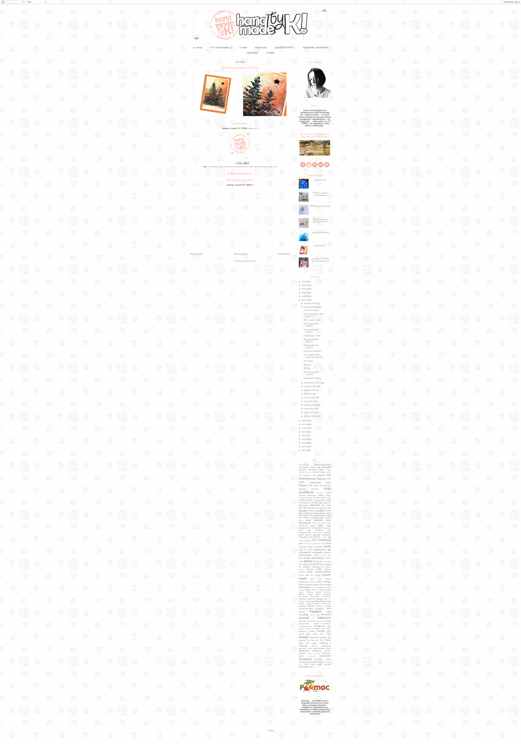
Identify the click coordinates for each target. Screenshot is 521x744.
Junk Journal (312, 543)
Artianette (321, 479)
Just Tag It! (322, 543)
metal (307, 575)
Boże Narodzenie (226, 167)
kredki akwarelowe (313, 558)
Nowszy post (196, 254)
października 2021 (312, 383)
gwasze (308, 535)
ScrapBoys (326, 624)
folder (301, 530)
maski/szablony (323, 571)
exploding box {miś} (312, 335)
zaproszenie (311, 662)
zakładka (302, 662)
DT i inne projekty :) (221, 47)
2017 (304, 432)
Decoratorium (325, 503)
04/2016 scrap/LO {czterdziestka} (320, 194)
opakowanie (305, 587)
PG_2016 (327, 596)
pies (326, 599)
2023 (304, 293)
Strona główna (240, 254)
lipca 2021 (308, 394)
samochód (311, 621)
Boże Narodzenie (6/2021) (311, 325)
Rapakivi (315, 611)
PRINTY (319, 606)
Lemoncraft (308, 564)
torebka (302, 640)
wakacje (314, 646)
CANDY (320, 495)
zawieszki (321, 662)
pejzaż (318, 594)
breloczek (320, 493)
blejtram (302, 489)
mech (301, 575)
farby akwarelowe (241, 167)
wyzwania (305, 659)
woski (301, 656)
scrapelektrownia (305, 626)
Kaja (328, 543)
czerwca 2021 (310, 397)
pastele (301, 594)
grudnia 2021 (310, 303)
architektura (321, 472)
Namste (302, 584)
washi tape (311, 648)
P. (318, 590)
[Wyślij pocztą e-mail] (237, 163)
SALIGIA (302, 621)
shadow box (309, 629)
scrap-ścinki (304, 624)
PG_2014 (303, 596)
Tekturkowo (314, 637)
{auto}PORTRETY (285, 47)
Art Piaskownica (315, 476)
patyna (310, 594)
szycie (301, 634)
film (312, 528)
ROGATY (326, 614)
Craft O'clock (305, 500)
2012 (304, 450)
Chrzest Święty (319, 498)
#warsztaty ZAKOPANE (315, 47)
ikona (301, 540)
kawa (301, 550)
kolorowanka (305, 555)
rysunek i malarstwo (315, 618)
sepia (329, 626)
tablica (322, 634)
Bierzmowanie (325, 486)
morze (312, 582)
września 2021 (310, 386)
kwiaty (308, 561)
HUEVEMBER (314, 537)
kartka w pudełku (315, 547)
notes (321, 584)
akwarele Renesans (308, 470)
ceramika (302, 498)
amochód (302, 472)
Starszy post (284, 254)
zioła (306, 664)
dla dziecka (309, 508)
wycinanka (311, 656)
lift (314, 564)
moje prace (261, 47)
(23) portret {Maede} (312, 351)
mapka (319, 569)
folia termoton (315, 530)
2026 (304, 281)
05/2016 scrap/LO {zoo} (320, 206)
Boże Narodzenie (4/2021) (311, 330)
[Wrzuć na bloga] (240, 163)
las (321, 562)
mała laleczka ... (320, 245)
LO (317, 564)
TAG (328, 634)
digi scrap (326, 505)
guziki (301, 535)
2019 (304, 424)
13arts (313, 467)
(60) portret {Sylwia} (320, 232)
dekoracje (315, 505)
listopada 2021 (310, 307)
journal (306, 543)
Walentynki (326, 646)
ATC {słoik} (308, 361)
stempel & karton (307, 631)
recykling (303, 614)
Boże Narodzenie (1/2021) (311, 373)
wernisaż (321, 648)
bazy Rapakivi (212, 167)
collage (328, 498)
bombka (314, 489)
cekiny (328, 495)
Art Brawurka (305, 475)
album (321, 470)
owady (308, 590)
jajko (301, 543)
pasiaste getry (320, 180)
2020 (304, 421)
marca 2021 (309, 408)
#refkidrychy (303, 467)
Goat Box (317, 533)
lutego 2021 (309, 412)
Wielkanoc (304, 651)
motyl (319, 581)
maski (309, 571)
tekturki (270, 167)
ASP (329, 479)
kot (329, 555)
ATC (301, 482)
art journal (319, 475)
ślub (308, 634)
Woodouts (326, 653)
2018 (304, 428)
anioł (314, 472)
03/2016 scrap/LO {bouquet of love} (320, 220)
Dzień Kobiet (319, 513)
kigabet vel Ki (253, 128)
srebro (328, 629)
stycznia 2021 (310, 416)
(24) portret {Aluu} (311, 310)
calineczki (311, 495)
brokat (328, 493)
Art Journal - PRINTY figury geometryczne (320, 260)
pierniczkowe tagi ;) (312, 378)
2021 (304, 300)
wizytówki (317, 653)
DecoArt (314, 503)
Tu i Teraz (325, 640)
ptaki (329, 608)
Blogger (271, 730)
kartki (251, 167)
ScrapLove (319, 626)
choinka (310, 498)
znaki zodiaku (324, 664)
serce (301, 629)
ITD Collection (321, 540)
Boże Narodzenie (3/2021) (311, 340)
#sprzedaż (252, 52)
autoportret (315, 482)
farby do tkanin (318, 523)
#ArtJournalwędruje (322, 465)
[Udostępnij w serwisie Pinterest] (248, 163)
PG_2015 (315, 596)
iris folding (307, 540)
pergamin (327, 594)
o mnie (243, 47)
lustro (321, 564)
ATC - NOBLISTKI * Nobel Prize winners (313, 356)
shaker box (319, 629)
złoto (313, 664)
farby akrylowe (314, 520)
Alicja (328, 470)
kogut (310, 550)
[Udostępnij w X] (242, 163)
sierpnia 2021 (310, 390)
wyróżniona (325, 656)
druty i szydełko (316, 510)
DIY (301, 508)
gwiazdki (316, 535)
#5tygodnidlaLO (304, 465)
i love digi (326, 537)
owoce (314, 590)
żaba (311, 667)
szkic (329, 631)
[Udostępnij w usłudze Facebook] (245, 163)
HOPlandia (303, 537)
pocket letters (312, 601)
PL (330, 599)
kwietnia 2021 (310, 405)
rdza (328, 611)
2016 (304, 435)
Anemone (309, 472)
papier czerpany (306, 592)
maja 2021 (309, 401)
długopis (303, 510)
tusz (275, 167)
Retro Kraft (314, 615)
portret (311, 606)
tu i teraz (197, 47)
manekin (301, 569)
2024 (304, 289)
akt (318, 467)
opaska (314, 587)
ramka (301, 612)
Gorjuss (327, 532)
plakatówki (302, 601)
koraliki (316, 555)
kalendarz (302, 547)
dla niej (328, 508)
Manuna (310, 569)
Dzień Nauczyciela (312, 515)
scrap (328, 621)
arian (329, 472)
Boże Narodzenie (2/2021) (311, 346)
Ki (306, 549)
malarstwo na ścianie (321, 567)
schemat (320, 621)
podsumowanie (312, 603)
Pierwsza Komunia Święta (311, 599)
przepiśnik (319, 608)
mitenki (318, 575)
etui (300, 518)
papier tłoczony (323, 592)
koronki (323, 555)
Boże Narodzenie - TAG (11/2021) (314, 315)
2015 (304, 439)
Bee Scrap (314, 485)
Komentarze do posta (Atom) (245, 261)
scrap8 (315, 624)
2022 (304, 296)
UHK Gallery (311, 643)
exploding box (316, 518)
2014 (304, 443)
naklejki (327, 581)
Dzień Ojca (326, 515)
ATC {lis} (307, 365)
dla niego (320, 508)
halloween (326, 535)
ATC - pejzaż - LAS (312, 320)
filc (309, 528)
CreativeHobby (319, 500)
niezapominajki (312, 584)
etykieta (306, 518)
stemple (257, 167)
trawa (308, 640)
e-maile (270, 52)
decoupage (303, 505)
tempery (323, 637)
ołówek (328, 584)
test (329, 638)
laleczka (316, 562)
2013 (304, 447)
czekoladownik (304, 503)
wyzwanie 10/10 (323, 659)
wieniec (309, 653)
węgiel (328, 648)
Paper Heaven (325, 590)
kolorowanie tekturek (321, 552)
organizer (321, 587)
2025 (304, 285)
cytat (328, 500)
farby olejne (317, 526)
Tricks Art (315, 640)
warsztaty (302, 648)
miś (312, 575)
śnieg (263, 167)
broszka (302, 495)
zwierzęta (304, 667)
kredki (301, 558)
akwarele (326, 467)
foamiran (327, 528)
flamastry (319, 528)
